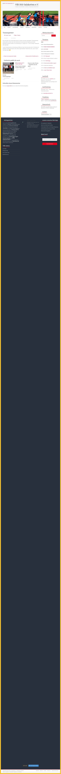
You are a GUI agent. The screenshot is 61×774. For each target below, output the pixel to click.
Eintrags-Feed (5, 150)
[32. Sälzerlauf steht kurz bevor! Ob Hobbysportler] (28, 405)
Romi (17, 129)
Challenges (9, 124)
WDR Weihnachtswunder (8, 141)
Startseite (37, 770)
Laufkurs (11, 128)
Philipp (15, 35)
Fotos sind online (47, 3)
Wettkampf (15, 141)
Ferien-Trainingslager (7, 75)
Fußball (8, 27)
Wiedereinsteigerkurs (6, 142)
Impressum (49, 770)
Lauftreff (51, 78)
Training (18, 35)
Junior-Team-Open (48, 70)
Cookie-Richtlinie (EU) (55, 770)
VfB (4, 27)
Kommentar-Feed (6, 152)
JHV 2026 (46, 49)
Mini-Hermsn (9, 129)
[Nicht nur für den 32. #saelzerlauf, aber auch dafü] (24, 388)
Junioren (5, 128)
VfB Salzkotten (9, 139)
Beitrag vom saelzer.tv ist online (33, 3)
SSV (7, 132)
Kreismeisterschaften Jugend (50, 63)
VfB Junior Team (7, 35)
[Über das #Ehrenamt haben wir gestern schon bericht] (24, 632)
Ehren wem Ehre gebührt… (46, 130)
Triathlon (22, 27)
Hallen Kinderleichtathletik (49, 46)
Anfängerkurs (5, 124)
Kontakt (45, 27)
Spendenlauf (4, 132)
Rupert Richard (6, 78)
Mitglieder (13, 129)
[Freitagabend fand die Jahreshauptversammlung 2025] (33, 429)
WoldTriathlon (11, 142)
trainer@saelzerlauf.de (48, 93)
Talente (11, 133)
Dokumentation (6, 125)
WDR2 (4, 141)
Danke (16, 124)
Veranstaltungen (13, 136)
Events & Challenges (13, 125)
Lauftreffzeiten (53, 100)
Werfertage (48, 60)
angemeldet (9, 85)
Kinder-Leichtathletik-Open (49, 67)
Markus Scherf (19, 69)
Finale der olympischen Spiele (9, 56)
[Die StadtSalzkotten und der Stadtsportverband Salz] (24, 163)
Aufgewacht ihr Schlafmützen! (32, 56)
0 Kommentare (13, 38)
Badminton (34, 27)
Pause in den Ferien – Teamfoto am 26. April (33, 64)
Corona (12, 124)
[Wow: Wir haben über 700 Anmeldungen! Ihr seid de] (33, 190)
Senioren (12, 131)
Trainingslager (5, 135)
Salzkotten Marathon (7, 131)
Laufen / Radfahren (45, 99)
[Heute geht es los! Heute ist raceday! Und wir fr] (28, 205)
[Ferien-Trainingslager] (8, 63)
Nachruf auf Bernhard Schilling (47, 125)
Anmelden (4, 148)
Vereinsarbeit (7, 138)
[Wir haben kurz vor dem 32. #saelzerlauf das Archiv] (37, 210)
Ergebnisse (21, 3)
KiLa (8, 128)
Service (40, 27)
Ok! (56, 3)
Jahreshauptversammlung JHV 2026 (48, 128)
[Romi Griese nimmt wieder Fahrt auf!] (21, 63)
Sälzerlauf (28, 27)
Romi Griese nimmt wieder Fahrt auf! (20, 66)
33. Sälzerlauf (47, 56)
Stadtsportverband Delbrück (12, 132)
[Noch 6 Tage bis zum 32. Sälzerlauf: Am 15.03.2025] (37, 387)
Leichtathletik (15, 27)
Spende (15, 131)
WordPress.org (5, 154)
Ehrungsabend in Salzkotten (46, 123)
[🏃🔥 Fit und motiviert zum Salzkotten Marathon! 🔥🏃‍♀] (28, 665)
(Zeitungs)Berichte (12, 122)
